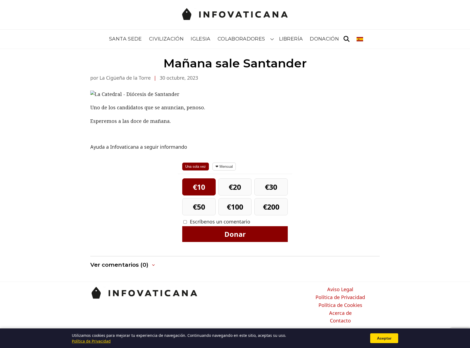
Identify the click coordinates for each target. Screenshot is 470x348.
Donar (235, 234)
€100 (235, 207)
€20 (235, 187)
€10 (199, 187)
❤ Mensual (224, 166)
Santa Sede (125, 39)
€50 (199, 207)
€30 (271, 187)
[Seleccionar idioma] (360, 39)
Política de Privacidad (340, 297)
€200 (271, 207)
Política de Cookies (340, 305)
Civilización (166, 39)
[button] (123, 265)
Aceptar (384, 338)
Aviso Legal (340, 289)
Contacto (340, 321)
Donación (324, 39)
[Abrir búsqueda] (346, 39)
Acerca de (340, 313)
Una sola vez (195, 166)
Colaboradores (241, 39)
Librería (291, 39)
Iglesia (201, 39)
